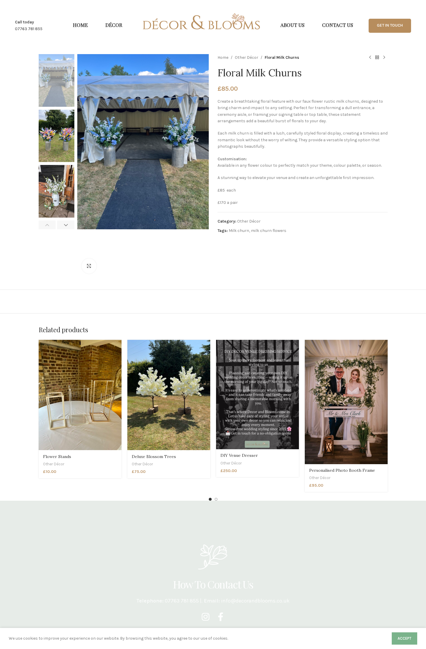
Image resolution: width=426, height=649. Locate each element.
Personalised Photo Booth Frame (342, 470)
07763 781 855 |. (184, 601)
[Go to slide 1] (210, 499)
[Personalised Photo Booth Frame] (346, 402)
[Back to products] (377, 57)
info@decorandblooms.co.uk (255, 601)
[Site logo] (201, 20)
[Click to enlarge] (89, 266)
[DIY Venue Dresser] (257, 394)
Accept (404, 638)
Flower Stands (57, 456)
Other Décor (246, 57)
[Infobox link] (28, 25)
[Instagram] (205, 616)
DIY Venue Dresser (239, 455)
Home (223, 57)
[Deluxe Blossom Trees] (168, 395)
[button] (47, 225)
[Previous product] (370, 57)
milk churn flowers (268, 230)
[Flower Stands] (80, 395)
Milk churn (239, 230)
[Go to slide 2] (216, 499)
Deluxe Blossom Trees (154, 456)
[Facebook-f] (220, 616)
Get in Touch (390, 25)
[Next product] (384, 57)
